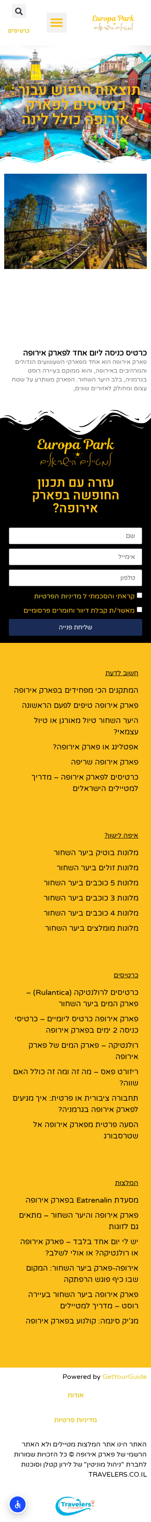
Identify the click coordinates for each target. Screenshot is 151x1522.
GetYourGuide (124, 1377)
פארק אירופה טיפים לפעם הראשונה (80, 705)
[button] (57, 23)
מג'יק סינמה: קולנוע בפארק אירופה (82, 1321)
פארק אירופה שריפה (104, 762)
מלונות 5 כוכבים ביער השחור (91, 883)
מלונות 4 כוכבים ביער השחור (91, 913)
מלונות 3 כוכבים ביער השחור (91, 898)
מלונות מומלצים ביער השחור (91, 928)
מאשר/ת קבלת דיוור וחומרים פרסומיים (79, 610)
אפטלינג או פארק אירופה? (95, 747)
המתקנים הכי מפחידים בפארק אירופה (76, 690)
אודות (76, 1395)
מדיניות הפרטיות (57, 596)
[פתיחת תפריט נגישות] (17, 1504)
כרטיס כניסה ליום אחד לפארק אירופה (85, 353)
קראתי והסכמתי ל (84, 596)
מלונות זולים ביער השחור (97, 867)
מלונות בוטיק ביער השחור (96, 852)
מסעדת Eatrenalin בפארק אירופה (82, 1200)
